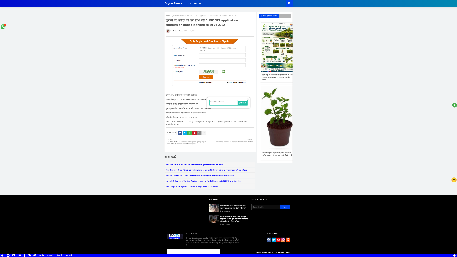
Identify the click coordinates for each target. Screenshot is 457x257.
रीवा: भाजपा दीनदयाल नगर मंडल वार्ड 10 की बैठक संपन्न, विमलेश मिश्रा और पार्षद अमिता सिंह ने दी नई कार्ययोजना (200, 176)
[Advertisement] (181, 200)
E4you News (173, 3)
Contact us (272, 252)
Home (189, 3)
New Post (197, 3)
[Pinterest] (194, 133)
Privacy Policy (284, 252)
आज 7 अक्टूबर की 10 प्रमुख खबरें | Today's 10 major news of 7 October (192, 187)
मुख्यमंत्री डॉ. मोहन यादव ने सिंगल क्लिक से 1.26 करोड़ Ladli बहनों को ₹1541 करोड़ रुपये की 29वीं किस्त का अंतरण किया (203, 181)
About (264, 252)
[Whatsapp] (189, 133)
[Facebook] (180, 133)
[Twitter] (185, 133)
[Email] (199, 133)
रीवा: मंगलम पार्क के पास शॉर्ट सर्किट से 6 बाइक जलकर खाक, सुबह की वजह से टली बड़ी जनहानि (194, 165)
